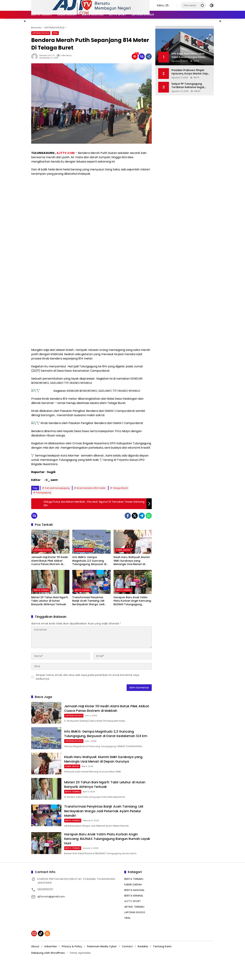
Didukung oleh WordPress (48, 953)
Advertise (50, 946)
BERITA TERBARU (41, 590)
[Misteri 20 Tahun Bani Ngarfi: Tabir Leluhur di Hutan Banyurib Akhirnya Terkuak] (50, 582)
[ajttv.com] (90, 5)
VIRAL (55, 33)
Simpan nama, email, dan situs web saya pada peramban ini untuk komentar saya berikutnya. (87, 677)
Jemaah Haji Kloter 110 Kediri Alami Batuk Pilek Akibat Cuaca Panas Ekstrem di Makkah (49, 561)
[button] (202, 5)
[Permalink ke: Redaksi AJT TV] (35, 56)
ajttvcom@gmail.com (51, 896)
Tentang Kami (162, 946)
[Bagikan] (149, 56)
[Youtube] (34, 933)
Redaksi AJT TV (47, 56)
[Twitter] (135, 516)
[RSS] (47, 933)
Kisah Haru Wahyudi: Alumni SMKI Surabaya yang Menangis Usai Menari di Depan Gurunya (132, 561)
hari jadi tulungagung (57, 488)
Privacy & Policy (72, 946)
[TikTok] (41, 933)
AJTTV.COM (65, 153)
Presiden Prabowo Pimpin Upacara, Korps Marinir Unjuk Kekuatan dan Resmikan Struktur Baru (190, 72)
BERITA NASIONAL (134, 890)
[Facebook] (128, 516)
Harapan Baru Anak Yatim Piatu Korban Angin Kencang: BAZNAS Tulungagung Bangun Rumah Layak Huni (132, 601)
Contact (127, 946)
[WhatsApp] (149, 516)
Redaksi (143, 946)
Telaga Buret (120, 488)
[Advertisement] (91, 205)
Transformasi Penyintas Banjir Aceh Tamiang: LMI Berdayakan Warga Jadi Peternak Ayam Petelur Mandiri (88, 601)
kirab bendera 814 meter (91, 488)
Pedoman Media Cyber (102, 946)
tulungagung (43, 492)
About (35, 946)
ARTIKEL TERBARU (134, 907)
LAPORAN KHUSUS (41, 33)
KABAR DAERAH (123, 550)
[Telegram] (142, 516)
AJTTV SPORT (132, 901)
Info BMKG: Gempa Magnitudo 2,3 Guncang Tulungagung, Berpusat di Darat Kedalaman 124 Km (89, 561)
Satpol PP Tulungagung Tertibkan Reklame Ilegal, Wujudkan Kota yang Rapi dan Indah (188, 85)
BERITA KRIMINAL (133, 895)
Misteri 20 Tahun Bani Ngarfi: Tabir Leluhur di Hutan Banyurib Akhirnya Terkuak (49, 601)
